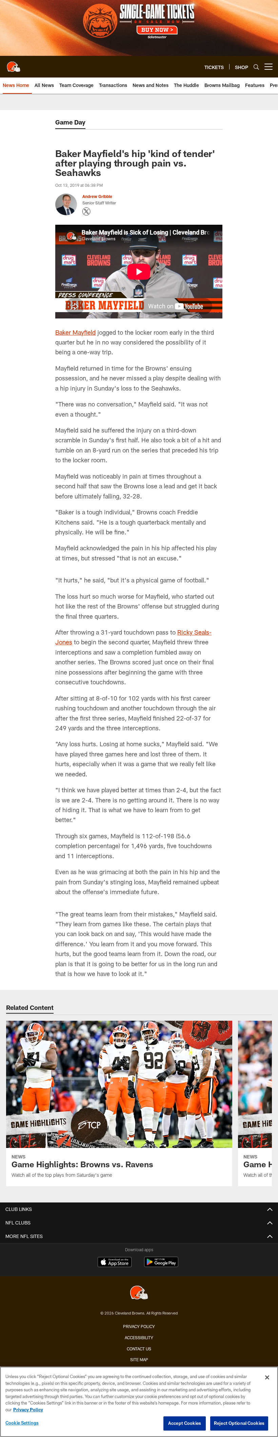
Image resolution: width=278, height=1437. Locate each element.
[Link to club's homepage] (13, 64)
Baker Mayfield (75, 332)
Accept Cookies (184, 1423)
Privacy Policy (139, 1326)
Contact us (139, 1348)
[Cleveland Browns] (139, 1293)
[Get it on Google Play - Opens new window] (161, 1265)
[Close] (267, 1377)
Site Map (139, 1359)
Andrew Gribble (97, 196)
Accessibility (139, 1337)
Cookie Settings (22, 1422)
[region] (139, 1402)
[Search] (256, 66)
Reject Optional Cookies (239, 1423)
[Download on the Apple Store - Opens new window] (115, 1262)
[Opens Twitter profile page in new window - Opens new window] (86, 211)
